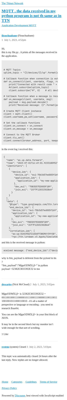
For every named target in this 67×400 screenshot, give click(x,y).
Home (5, 381)
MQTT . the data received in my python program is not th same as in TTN (31, 15)
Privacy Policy (9, 388)
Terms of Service (48, 381)
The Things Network (12, 3)
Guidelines (31, 381)
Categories (16, 381)
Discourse (20, 395)
